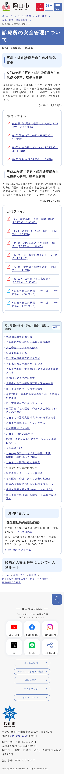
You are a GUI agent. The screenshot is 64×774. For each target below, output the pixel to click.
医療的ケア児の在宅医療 (20, 378)
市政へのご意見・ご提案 (31, 671)
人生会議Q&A (14, 448)
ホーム (9, 16)
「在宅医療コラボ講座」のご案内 (25, 363)
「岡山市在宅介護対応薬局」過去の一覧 (29, 383)
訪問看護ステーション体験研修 (24, 473)
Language (49, 9)
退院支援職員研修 (16, 353)
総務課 (32, 575)
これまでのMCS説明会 (19, 433)
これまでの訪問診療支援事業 (23, 462)
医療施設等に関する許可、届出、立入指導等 (25, 579)
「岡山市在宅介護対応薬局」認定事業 (28, 342)
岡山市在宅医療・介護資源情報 (24, 389)
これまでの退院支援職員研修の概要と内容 (31, 417)
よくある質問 (31, 663)
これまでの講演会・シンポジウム (25, 423)
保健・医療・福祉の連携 (15, 20)
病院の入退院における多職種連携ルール (29, 484)
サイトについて (31, 697)
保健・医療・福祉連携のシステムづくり (29, 489)
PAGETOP (57, 601)
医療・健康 (41, 16)
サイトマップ (31, 689)
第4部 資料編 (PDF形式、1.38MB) (32, 159)
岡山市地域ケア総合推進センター (25, 403)
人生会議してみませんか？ (22, 347)
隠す (57, 327)
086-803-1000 (19, 735)
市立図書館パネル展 (18, 428)
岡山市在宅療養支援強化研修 (23, 358)
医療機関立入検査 (11, 582)
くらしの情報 (24, 16)
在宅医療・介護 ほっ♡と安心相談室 (28, 478)
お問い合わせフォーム (18, 549)
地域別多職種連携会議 (19, 337)
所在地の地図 (25, 532)
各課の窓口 (19, 575)
